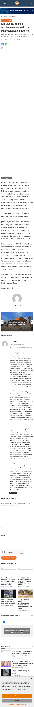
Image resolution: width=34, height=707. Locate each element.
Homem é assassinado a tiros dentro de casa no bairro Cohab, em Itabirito (8, 601)
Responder (13, 493)
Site (2, 543)
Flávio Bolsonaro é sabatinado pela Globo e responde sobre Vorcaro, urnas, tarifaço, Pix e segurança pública (8, 581)
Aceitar (17, 696)
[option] (17, 321)
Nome (3, 528)
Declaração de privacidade (21, 704)
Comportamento (12, 16)
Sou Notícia (5, 39)
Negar (17, 700)
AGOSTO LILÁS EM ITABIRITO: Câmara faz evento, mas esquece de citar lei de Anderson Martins (24, 581)
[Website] (17, 308)
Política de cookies (10, 704)
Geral (17, 319)
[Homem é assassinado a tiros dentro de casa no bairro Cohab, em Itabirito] (8, 594)
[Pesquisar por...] (32, 4)
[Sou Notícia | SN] (17, 3)
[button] (31, 679)
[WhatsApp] (6, 44)
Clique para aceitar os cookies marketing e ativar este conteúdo (17, 631)
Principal (4, 16)
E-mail (3, 535)
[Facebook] (2, 44)
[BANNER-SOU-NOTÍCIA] (17, 11)
